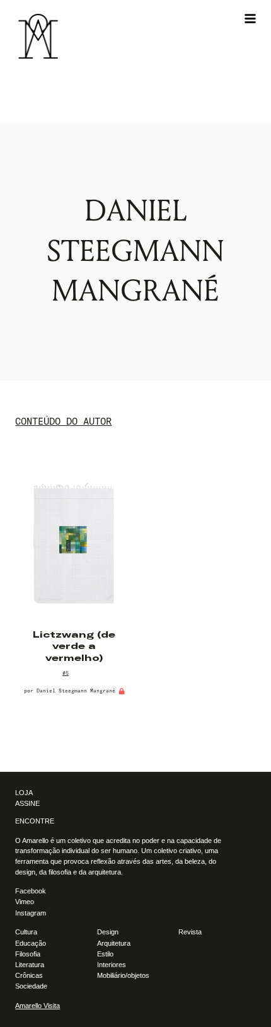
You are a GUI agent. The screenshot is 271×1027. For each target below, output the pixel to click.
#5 (65, 673)
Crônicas (29, 975)
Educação (30, 943)
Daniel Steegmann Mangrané (76, 690)
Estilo (105, 954)
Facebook (30, 891)
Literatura (29, 964)
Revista (190, 932)
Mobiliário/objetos (123, 975)
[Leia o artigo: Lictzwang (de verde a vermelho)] (74, 545)
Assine (27, 803)
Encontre (34, 821)
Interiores (111, 964)
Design (107, 932)
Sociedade (31, 986)
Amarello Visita (37, 1005)
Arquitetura (113, 943)
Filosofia (27, 954)
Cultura (26, 932)
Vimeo (24, 901)
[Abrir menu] (250, 19)
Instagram (30, 913)
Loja (24, 792)
